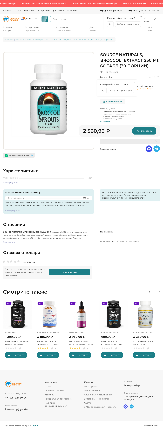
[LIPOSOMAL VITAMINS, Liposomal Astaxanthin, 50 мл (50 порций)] (81, 331)
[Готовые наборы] (11, 29)
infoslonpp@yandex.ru (18, 409)
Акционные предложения (98, 395)
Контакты (29, 10)
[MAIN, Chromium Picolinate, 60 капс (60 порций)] (113, 331)
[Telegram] (132, 406)
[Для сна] (153, 29)
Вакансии (72, 10)
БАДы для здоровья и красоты (32, 39)
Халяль (87, 403)
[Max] (126, 406)
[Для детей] (95, 29)
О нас (18, 10)
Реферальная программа (50, 10)
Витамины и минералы (96, 399)
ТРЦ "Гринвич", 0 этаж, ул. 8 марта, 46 (138, 398)
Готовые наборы (92, 390)
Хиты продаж (91, 386)
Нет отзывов (111, 72)
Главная (9, 39)
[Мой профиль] (156, 19)
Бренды (7, 10)
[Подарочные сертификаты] (37, 29)
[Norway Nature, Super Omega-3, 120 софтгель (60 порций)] (49, 331)
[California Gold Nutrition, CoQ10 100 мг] (145, 331)
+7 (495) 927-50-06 (145, 10)
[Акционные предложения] (69, 29)
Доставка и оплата (54, 390)
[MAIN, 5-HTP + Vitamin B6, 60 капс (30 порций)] (17, 331)
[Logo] (11, 19)
